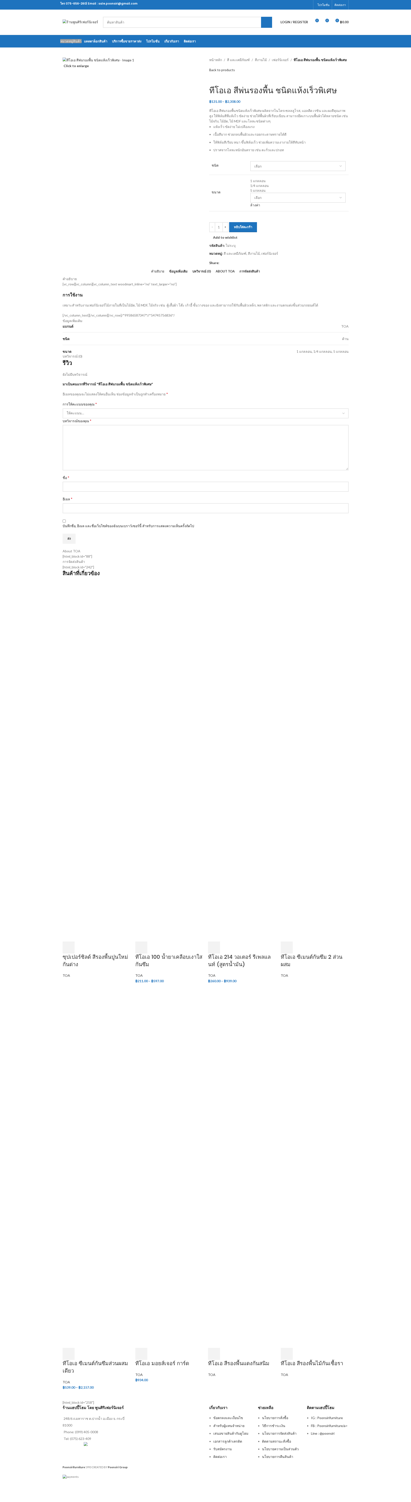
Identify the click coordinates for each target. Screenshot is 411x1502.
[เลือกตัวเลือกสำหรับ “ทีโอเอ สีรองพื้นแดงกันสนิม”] (214, 1354)
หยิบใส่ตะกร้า (243, 227)
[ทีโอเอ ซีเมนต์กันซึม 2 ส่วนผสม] (315, 761)
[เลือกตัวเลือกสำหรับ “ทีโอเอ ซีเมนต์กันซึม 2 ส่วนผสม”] (287, 947)
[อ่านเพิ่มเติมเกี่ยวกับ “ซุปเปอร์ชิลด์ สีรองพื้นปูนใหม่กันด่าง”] (69, 947)
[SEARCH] (266, 22)
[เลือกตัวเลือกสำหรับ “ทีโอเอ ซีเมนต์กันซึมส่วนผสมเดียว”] (69, 1354)
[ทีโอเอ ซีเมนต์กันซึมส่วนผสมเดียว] (97, 1168)
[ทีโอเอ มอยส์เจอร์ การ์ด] (169, 1168)
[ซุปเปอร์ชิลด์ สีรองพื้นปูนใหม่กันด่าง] (97, 761)
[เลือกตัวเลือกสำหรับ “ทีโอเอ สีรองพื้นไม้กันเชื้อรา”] (287, 1354)
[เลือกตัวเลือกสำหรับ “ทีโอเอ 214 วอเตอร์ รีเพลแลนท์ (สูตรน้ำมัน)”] (214, 947)
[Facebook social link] (307, 4)
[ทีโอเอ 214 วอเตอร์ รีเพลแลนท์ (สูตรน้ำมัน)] (242, 761)
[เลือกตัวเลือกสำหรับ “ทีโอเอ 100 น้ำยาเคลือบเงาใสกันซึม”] (141, 947)
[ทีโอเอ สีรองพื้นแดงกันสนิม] (242, 1168)
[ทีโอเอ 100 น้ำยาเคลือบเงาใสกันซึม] (169, 761)
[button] (141, 1354)
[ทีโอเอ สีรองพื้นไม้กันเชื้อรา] (315, 1168)
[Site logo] (80, 22)
